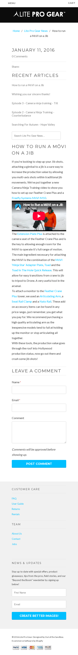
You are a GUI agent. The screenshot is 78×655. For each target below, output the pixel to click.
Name (16, 382)
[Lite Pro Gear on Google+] (21, 552)
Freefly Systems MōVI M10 (29, 198)
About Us (17, 533)
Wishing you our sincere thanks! (31, 94)
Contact (16, 538)
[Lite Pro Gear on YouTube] (26, 553)
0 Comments (20, 56)
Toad (47, 265)
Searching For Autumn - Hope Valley (33, 124)
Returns (16, 509)
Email (16, 400)
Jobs (14, 544)
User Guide (18, 503)
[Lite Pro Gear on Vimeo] (30, 552)
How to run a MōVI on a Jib (28, 85)
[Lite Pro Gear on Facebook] (17, 552)
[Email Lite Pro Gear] (43, 552)
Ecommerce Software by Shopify (27, 640)
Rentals (16, 514)
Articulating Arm (50, 296)
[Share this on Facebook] (25, 66)
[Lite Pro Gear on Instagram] (39, 553)
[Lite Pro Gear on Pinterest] (35, 552)
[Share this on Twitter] (21, 66)
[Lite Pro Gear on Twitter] (13, 553)
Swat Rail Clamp (22, 301)
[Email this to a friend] (28, 66)
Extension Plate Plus (29, 233)
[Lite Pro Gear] (39, 15)
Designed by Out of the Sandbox (48, 637)
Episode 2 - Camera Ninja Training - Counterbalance (33, 114)
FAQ (14, 498)
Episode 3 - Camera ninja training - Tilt (35, 103)
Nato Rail (45, 301)
